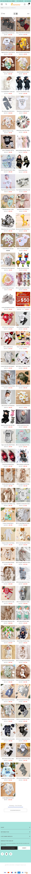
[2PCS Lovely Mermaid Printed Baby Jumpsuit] (23, 279)
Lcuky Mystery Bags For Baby (23, 307)
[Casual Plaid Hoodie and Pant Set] (8, 24)
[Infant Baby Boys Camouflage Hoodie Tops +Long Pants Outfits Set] (23, 161)
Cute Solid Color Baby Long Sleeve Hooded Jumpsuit (8, 504)
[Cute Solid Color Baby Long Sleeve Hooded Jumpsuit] (8, 495)
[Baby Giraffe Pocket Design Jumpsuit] (23, 44)
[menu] (2, 4)
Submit (24, 848)
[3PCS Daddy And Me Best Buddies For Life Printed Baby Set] (23, 318)
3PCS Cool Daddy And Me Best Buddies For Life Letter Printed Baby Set (22, 719)
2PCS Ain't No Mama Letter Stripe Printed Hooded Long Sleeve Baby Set (23, 778)
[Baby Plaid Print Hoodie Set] (23, 24)
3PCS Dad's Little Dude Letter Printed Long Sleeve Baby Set (23, 759)
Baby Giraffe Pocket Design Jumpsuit (23, 52)
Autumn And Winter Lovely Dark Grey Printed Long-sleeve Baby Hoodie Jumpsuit (22, 92)
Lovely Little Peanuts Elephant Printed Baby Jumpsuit (8, 366)
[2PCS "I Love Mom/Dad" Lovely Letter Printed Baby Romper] (23, 240)
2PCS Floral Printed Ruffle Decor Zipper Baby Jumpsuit (8, 661)
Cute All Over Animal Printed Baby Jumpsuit (23, 405)
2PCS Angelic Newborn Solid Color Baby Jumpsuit (23, 562)
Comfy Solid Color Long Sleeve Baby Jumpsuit (8, 484)
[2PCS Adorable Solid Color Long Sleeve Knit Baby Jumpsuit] (23, 573)
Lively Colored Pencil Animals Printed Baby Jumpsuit (8, 72)
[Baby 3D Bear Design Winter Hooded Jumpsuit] (23, 142)
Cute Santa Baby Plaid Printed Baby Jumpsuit (8, 464)
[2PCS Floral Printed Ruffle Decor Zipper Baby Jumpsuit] (8, 652)
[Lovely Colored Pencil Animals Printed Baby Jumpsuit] (8, 515)
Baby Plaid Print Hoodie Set (23, 32)
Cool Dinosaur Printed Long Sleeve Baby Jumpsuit (8, 641)
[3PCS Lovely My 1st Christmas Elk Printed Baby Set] (8, 338)
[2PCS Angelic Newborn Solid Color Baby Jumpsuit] (23, 554)
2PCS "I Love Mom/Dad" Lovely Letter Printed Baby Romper (23, 249)
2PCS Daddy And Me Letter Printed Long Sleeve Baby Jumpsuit (8, 739)
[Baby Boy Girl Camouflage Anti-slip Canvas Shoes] (8, 220)
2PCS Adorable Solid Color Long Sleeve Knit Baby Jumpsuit (23, 582)
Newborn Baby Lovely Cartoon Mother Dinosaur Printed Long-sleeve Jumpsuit (8, 131)
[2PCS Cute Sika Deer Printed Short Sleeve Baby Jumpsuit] (23, 534)
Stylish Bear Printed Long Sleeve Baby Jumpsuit (23, 641)
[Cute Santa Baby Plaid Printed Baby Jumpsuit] (8, 456)
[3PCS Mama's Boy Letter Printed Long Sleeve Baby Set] (8, 750)
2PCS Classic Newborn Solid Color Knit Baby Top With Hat (8, 621)
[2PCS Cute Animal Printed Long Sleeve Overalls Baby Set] (23, 691)
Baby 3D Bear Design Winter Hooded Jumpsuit (23, 150)
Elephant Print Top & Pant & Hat (8, 52)
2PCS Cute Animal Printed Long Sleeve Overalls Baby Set (22, 700)
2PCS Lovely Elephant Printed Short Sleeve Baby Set (23, 523)
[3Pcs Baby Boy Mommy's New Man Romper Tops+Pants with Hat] (8, 103)
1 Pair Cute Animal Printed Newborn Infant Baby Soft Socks (23, 347)
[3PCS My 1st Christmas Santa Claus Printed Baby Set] (8, 318)
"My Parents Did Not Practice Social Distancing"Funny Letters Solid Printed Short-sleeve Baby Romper (8, 190)
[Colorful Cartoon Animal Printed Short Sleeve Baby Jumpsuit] (8, 671)
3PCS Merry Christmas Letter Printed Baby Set (23, 366)
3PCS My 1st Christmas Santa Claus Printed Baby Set (8, 327)
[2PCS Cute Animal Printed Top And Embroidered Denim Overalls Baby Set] (8, 691)
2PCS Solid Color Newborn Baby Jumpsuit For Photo (8, 405)
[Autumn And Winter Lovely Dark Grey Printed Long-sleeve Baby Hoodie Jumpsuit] (23, 83)
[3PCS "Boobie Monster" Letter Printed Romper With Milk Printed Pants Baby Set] (8, 161)
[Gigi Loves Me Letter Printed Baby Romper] (8, 436)
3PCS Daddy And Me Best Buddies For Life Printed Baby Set (23, 327)
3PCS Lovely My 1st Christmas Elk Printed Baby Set (8, 347)
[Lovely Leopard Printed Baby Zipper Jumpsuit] (8, 377)
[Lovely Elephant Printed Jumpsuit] (8, 789)
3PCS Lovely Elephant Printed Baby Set (23, 445)
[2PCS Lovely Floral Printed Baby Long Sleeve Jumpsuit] (23, 475)
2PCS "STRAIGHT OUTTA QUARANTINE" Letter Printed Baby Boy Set (8, 150)
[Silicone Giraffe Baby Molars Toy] (23, 220)
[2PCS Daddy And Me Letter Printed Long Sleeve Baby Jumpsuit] (8, 730)
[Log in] (25, 4)
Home (2, 7)
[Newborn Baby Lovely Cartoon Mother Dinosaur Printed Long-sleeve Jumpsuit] (8, 122)
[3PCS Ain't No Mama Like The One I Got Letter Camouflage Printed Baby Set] (23, 377)
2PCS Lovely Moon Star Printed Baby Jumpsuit (23, 425)
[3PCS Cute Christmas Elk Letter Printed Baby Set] (8, 593)
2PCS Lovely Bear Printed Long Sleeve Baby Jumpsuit (8, 562)
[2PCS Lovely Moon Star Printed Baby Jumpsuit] (23, 417)
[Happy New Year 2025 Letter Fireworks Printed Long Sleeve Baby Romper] (8, 770)
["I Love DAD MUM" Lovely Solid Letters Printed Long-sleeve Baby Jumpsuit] (8, 83)
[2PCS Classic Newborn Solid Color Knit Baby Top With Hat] (8, 613)
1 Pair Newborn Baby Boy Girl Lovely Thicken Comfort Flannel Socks (23, 190)
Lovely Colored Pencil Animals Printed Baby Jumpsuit (8, 523)
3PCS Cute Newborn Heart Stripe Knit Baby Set (23, 602)
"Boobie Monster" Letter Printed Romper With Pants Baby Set (8, 209)
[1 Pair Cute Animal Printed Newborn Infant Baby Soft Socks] (23, 338)
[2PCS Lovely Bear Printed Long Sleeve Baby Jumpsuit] (8, 554)
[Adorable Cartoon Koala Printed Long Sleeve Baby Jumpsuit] (8, 711)
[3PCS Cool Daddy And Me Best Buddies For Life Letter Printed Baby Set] (23, 711)
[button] (15, 14)
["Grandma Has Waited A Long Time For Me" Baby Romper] (23, 201)
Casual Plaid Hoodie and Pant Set (8, 33)
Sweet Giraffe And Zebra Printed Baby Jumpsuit (23, 72)
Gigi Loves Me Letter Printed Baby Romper (8, 445)
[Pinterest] (10, 853)
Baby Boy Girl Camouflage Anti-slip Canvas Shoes (8, 229)
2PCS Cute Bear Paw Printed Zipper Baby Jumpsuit (23, 661)
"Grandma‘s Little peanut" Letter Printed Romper (23, 111)
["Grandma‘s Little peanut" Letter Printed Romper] (23, 103)
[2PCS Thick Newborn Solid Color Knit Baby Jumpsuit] (8, 573)
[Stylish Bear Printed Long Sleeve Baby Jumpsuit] (23, 632)
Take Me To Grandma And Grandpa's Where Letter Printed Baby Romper (22, 504)
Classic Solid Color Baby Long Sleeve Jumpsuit (8, 543)
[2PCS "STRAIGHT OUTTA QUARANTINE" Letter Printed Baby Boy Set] (8, 142)
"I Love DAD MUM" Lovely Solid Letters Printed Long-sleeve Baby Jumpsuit (8, 92)
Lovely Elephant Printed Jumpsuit (8, 798)
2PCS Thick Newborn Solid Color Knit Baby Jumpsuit (8, 582)
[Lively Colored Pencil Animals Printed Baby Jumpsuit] (8, 63)
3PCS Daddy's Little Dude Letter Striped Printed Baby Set (23, 464)
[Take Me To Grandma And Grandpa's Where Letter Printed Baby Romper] (23, 495)
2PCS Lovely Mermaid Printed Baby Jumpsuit (23, 288)
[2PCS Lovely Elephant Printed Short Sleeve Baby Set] (23, 515)
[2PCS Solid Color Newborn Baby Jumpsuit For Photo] (8, 397)
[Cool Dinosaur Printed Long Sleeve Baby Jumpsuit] (8, 632)
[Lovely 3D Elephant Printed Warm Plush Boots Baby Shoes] (8, 299)
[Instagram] (6, 853)
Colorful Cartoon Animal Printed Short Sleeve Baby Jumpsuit (8, 680)
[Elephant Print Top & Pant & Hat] (8, 44)
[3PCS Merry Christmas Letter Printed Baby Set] (23, 358)
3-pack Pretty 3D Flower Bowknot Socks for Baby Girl (8, 288)
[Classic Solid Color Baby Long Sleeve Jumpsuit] (8, 534)
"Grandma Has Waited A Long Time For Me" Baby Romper (23, 209)
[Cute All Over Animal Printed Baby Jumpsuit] (23, 397)
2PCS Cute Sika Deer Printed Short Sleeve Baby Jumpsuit (23, 543)
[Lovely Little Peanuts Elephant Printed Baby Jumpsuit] (8, 358)
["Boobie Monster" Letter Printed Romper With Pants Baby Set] (8, 201)
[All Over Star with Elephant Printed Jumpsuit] (8, 260)
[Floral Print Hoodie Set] (8, 240)
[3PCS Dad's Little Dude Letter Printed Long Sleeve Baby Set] (23, 750)
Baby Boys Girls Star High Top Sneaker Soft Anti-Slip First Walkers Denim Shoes (22, 130)
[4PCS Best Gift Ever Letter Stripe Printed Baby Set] (23, 613)
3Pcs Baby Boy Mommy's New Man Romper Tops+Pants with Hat (8, 111)
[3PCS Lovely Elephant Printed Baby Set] (23, 436)
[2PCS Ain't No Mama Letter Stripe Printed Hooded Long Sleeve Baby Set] (23, 770)
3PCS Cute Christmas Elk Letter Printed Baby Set (8, 602)
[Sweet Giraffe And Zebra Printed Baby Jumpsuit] (23, 63)
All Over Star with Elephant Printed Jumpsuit (8, 268)
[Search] (6, 4)
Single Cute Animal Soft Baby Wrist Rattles (23, 268)
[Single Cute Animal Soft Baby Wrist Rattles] (23, 260)
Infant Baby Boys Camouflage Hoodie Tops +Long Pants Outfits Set (22, 170)
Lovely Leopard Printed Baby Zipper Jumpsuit (8, 386)
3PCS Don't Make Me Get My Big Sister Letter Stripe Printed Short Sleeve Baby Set (23, 739)
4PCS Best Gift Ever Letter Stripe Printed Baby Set (23, 621)
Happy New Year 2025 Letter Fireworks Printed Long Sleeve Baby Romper (8, 778)
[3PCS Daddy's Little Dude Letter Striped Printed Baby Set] (23, 456)
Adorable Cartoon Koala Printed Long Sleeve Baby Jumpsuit (8, 719)
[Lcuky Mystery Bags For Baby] (23, 299)
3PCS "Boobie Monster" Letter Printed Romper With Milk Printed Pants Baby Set (8, 170)
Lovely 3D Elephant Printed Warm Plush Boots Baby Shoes (8, 307)
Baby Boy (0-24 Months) (10, 7)
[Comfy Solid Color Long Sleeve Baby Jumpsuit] (8, 475)
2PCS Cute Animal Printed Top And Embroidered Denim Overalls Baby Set (8, 700)
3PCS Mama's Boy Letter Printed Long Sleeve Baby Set (8, 759)
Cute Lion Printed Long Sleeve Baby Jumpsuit (23, 680)
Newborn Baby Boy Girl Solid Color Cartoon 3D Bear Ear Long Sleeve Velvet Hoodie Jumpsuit (8, 425)
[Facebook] (2, 853)
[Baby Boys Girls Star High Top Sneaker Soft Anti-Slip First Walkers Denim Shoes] (23, 122)
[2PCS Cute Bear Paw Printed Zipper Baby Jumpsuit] (23, 652)
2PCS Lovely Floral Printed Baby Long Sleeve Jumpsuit (23, 484)
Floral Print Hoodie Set (8, 248)
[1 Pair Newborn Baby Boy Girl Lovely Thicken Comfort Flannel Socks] (23, 181)
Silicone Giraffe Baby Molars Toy (23, 229)
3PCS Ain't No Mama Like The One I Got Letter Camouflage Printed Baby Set (23, 386)
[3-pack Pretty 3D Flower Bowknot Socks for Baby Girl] (8, 279)
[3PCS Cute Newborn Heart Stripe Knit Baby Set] (23, 593)
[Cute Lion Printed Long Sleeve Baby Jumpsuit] (23, 671)
